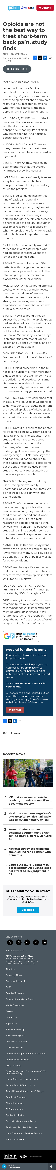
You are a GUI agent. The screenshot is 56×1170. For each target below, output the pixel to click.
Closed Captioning (15, 1103)
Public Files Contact (14, 964)
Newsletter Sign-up (15, 1036)
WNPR (19, 961)
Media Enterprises (15, 1005)
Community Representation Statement (26, 1054)
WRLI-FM (34, 961)
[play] (4, 1166)
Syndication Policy (15, 1115)
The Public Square (15, 1139)
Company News (14, 975)
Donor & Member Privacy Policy (22, 1079)
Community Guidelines (17, 1060)
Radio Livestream (14, 1048)
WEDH (8, 958)
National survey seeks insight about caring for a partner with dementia (30, 852)
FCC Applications (14, 1109)
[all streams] (52, 1166)
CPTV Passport (13, 1066)
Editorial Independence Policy (21, 1121)
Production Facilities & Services (21, 1127)
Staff (8, 987)
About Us (10, 969)
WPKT (26, 961)
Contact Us (11, 1017)
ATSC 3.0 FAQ (29, 964)
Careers (9, 1011)
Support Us (11, 1023)
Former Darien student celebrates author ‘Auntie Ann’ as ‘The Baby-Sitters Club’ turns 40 (30, 834)
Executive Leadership (16, 981)
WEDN (16, 958)
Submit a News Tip (15, 1029)
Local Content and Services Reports (24, 1133)
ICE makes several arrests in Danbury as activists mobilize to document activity (30, 800)
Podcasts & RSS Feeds (17, 1042)
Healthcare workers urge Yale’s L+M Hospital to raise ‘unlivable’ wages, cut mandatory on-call (30, 816)
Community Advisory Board (19, 999)
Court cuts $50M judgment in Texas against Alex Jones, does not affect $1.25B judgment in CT (30, 869)
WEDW (23, 958)
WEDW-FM (10, 961)
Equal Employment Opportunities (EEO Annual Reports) (26, 1072)
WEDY (30, 958)
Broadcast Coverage (16, 1097)
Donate (46, 8)
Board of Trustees (15, 993)
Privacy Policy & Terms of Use (20, 1085)
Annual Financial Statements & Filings (24, 1091)
